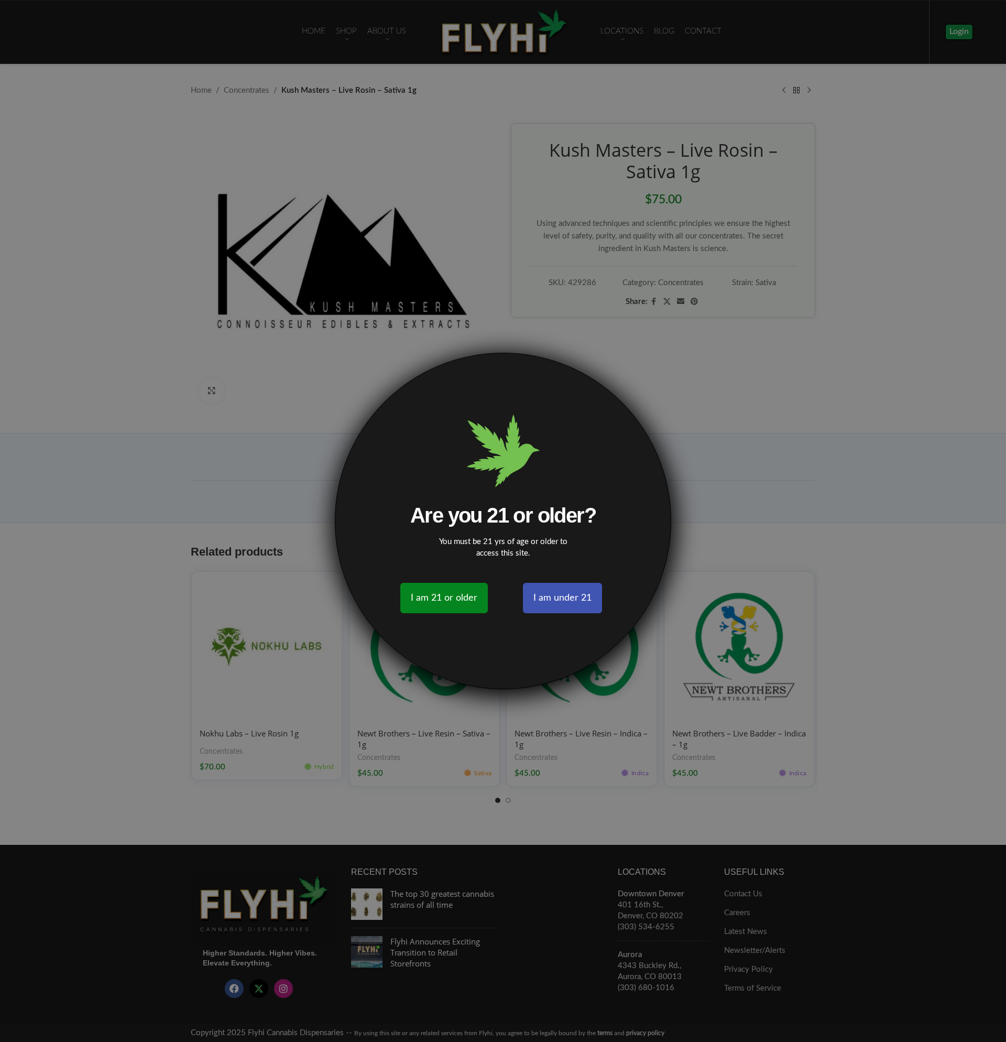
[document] (503, 521)
